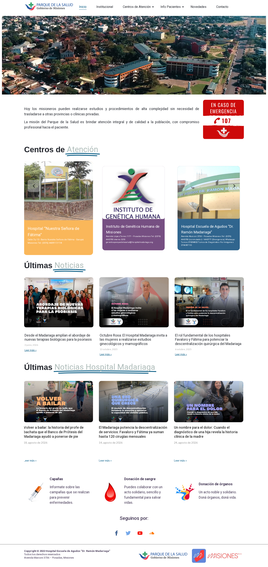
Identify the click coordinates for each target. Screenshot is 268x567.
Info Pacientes (170, 7)
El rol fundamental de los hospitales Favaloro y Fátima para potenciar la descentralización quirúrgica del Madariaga (208, 339)
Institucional (104, 7)
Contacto (222, 7)
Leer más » (30, 350)
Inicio (83, 7)
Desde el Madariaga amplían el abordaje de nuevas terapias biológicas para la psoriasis (58, 337)
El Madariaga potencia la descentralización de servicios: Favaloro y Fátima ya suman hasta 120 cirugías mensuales (133, 432)
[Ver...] (58, 218)
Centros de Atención (137, 7)
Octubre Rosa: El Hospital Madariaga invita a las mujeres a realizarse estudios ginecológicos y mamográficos (133, 339)
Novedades (198, 7)
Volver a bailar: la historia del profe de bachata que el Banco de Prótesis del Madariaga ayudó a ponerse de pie (54, 432)
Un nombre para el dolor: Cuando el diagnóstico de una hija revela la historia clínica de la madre (206, 432)
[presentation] (34, 186)
